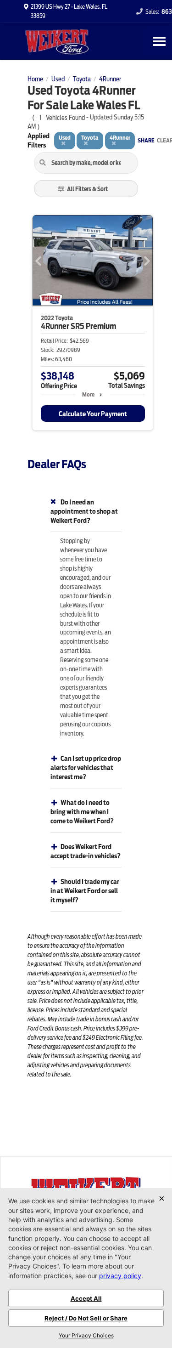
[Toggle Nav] (159, 41)
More (88, 394)
